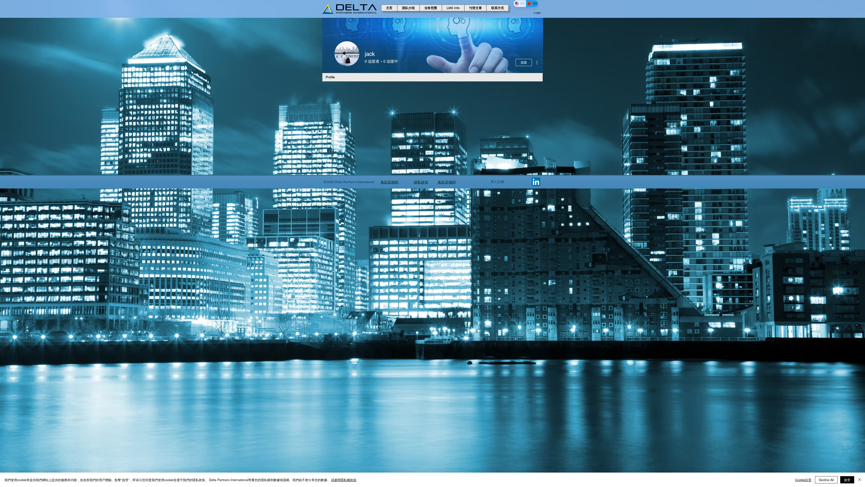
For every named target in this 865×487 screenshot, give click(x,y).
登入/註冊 (497, 182)
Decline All (826, 480)
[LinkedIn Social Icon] (536, 181)
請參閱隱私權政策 (343, 480)
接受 (847, 480)
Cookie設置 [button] (803, 480)
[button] (408, 8)
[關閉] (859, 479)
